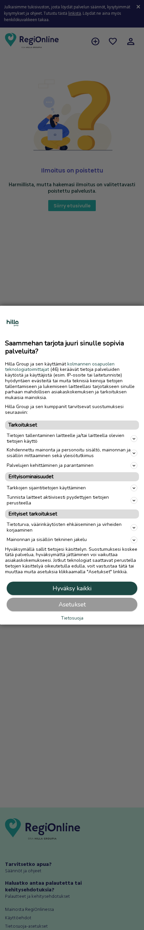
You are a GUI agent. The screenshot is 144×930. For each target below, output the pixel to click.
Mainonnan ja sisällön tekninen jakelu (47, 539)
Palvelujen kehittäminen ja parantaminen (50, 465)
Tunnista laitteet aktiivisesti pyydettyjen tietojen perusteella (58, 500)
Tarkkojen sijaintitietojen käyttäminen (46, 488)
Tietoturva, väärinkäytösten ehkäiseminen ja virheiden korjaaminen (64, 527)
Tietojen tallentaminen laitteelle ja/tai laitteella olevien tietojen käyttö (65, 438)
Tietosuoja (72, 618)
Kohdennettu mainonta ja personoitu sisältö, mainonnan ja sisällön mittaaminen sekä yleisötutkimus (69, 453)
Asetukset (72, 604)
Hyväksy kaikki (72, 588)
